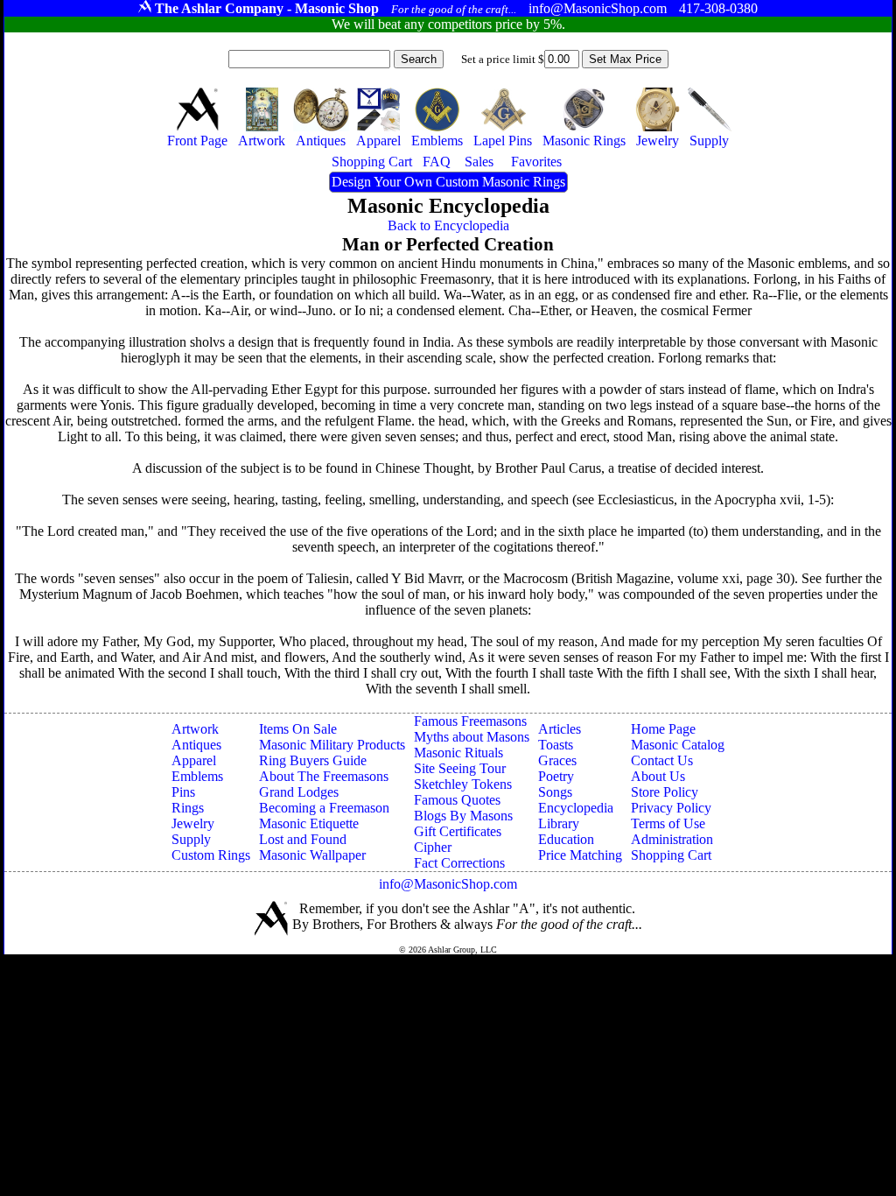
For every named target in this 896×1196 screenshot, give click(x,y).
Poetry (556, 776)
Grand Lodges (299, 791)
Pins (183, 791)
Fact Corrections (459, 862)
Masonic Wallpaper (312, 855)
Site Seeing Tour (460, 768)
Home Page (663, 728)
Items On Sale (298, 728)
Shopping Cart (671, 855)
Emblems (197, 776)
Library (558, 823)
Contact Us (662, 760)
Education (566, 839)
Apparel (194, 760)
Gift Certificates (457, 831)
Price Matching (580, 855)
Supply (191, 839)
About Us (658, 776)
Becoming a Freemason (324, 807)
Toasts (555, 744)
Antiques (196, 744)
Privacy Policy (671, 807)
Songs (555, 791)
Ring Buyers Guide (313, 760)
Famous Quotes (457, 799)
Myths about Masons (471, 736)
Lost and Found (302, 839)
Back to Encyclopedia (448, 225)
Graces (557, 760)
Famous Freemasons (470, 721)
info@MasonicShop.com (448, 883)
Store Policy (664, 791)
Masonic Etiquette (309, 823)
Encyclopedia (575, 807)
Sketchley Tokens (463, 784)
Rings (188, 807)
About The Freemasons (323, 776)
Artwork (195, 728)
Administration (672, 839)
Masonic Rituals (458, 752)
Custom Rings (211, 855)
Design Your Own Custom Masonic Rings (448, 181)
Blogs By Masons (463, 815)
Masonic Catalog (677, 744)
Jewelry (193, 823)
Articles (559, 728)
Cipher (433, 847)
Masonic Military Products (332, 744)
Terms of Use (668, 823)
